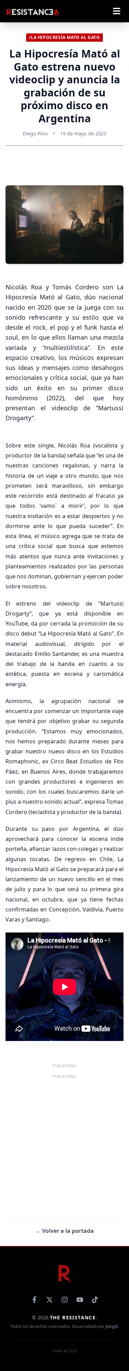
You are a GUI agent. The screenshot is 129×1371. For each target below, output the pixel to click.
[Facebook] (34, 1299)
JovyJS (112, 1326)
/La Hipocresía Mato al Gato (64, 37)
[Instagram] (64, 1299)
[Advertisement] (64, 1145)
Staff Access (64, 1351)
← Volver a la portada (64, 1231)
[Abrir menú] (116, 11)
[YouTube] (79, 1299)
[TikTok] (95, 1299)
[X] (49, 1299)
